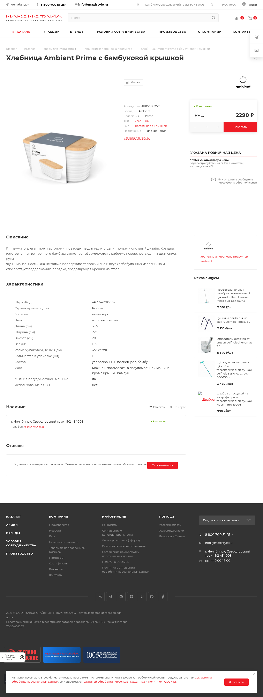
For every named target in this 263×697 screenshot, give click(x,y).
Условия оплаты (170, 524)
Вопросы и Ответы (172, 536)
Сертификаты (58, 563)
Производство (19, 553)
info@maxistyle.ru (93, 4)
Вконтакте (100, 596)
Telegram (110, 596)
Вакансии (56, 569)
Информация (114, 516)
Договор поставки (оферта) (121, 540)
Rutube (152, 596)
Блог (52, 536)
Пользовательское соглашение (123, 546)
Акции (12, 524)
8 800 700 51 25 (34, 426)
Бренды (13, 533)
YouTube (121, 596)
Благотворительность (64, 542)
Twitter (163, 596)
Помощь (167, 516)
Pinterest (142, 596)
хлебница (142, 121)
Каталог (13, 516)
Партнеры (56, 557)
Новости (55, 530)
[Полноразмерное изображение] (58, 150)
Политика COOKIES (115, 561)
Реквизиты (109, 524)
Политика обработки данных (10, 657)
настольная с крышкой (151, 125)
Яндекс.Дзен (131, 596)
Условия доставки (171, 530)
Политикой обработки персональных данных (113, 681)
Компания (58, 516)
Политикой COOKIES (162, 681)
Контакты (55, 575)
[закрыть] (2, 657)
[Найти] (214, 17)
